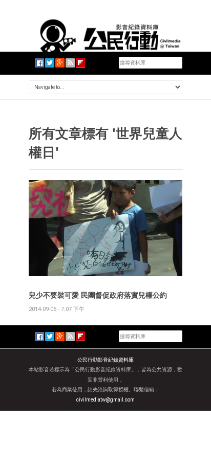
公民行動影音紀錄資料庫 (105, 360)
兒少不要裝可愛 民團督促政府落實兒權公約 (98, 295)
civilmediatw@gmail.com (105, 400)
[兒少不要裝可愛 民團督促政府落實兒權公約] (105, 227)
